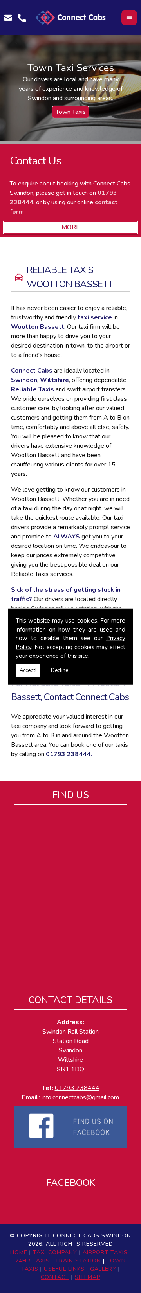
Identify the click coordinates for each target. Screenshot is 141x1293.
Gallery (103, 1269)
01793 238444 (68, 754)
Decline (59, 670)
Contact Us (35, 160)
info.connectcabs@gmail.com (80, 1097)
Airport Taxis (105, 1252)
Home (18, 1252)
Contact (55, 1277)
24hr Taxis (32, 1260)
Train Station (78, 1260)
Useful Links (64, 1269)
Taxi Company (55, 1252)
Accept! (28, 670)
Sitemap (87, 1277)
